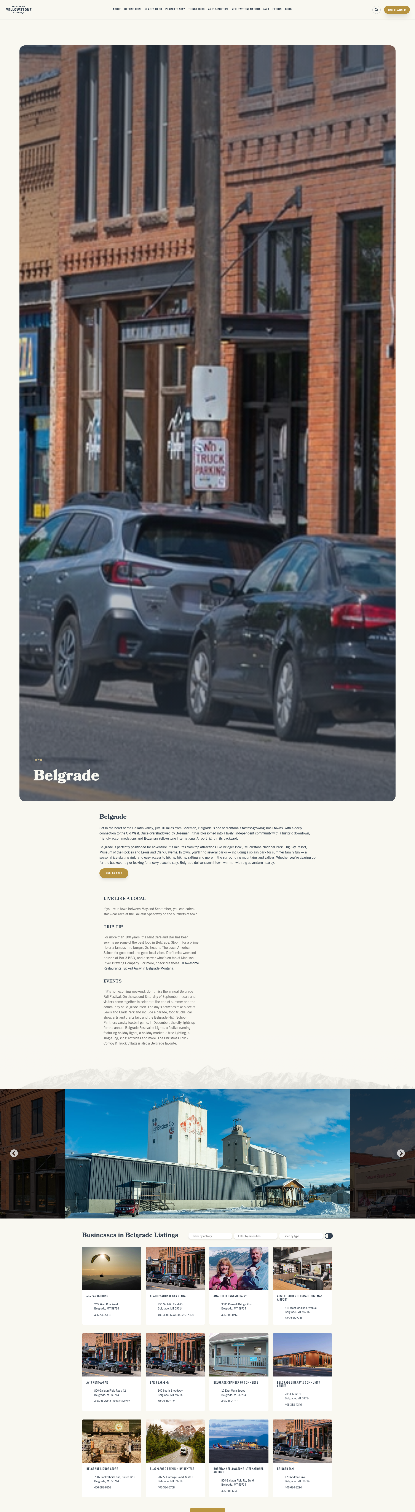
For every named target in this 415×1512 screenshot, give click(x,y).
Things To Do (196, 9)
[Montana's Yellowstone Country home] (18, 9)
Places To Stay (175, 9)
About (117, 9)
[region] (259, 951)
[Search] (376, 10)
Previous (14, 1153)
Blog (288, 9)
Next (401, 1153)
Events (277, 9)
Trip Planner (397, 10)
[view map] (330, 1235)
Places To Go (153, 9)
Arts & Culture (218, 9)
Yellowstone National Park (250, 9)
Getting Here (132, 9)
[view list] (327, 1235)
